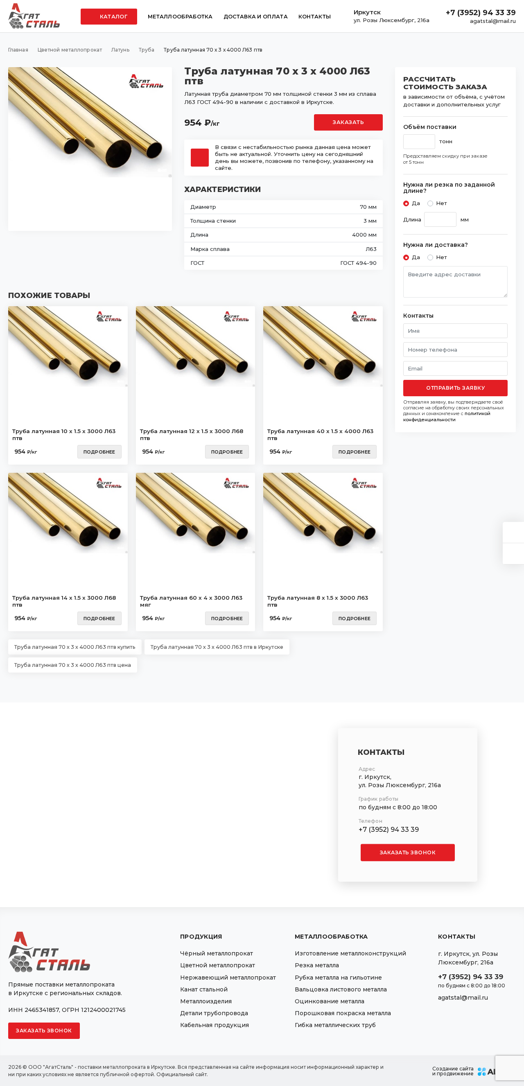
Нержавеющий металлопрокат (228, 977)
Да (416, 203)
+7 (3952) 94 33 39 (481, 12)
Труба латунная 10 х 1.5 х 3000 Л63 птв (63, 435)
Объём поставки (429, 127)
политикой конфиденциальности (446, 416)
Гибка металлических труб (335, 1025)
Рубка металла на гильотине (338, 977)
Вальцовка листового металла (341, 989)
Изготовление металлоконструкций (350, 953)
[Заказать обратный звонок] (513, 553)
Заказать (348, 122)
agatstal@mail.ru (493, 21)
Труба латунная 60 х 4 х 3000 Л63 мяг (191, 601)
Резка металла (317, 965)
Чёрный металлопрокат (216, 953)
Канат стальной (204, 989)
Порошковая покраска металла (343, 1013)
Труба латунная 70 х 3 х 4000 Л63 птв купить (75, 647)
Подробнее (99, 452)
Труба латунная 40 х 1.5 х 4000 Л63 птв (320, 435)
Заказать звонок (408, 852)
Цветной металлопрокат (217, 965)
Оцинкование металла (329, 1001)
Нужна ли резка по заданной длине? (449, 188)
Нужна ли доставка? (435, 245)
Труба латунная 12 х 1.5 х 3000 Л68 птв (191, 435)
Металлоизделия (206, 1001)
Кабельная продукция (214, 1025)
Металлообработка (180, 17)
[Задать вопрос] (513, 532)
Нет (441, 203)
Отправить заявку (455, 388)
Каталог (113, 17)
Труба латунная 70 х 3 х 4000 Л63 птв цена (72, 665)
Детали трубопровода (214, 1013)
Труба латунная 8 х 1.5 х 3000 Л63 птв (317, 601)
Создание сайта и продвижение (453, 1071)
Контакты (314, 17)
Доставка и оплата (256, 17)
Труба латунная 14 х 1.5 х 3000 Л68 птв (64, 601)
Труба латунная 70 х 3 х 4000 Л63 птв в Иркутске (217, 647)
